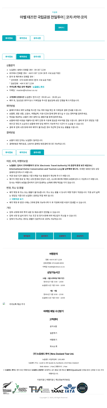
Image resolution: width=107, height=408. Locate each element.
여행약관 (50, 379)
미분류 (54, 12)
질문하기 (53, 333)
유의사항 (37, 38)
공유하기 (80, 236)
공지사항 (53, 326)
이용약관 (40, 379)
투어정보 (9, 38)
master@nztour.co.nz (56, 266)
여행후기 (53, 339)
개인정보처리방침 (62, 379)
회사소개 (53, 346)
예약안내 (23, 38)
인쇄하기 (62, 236)
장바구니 (61, 27)
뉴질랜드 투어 (38, 86)
